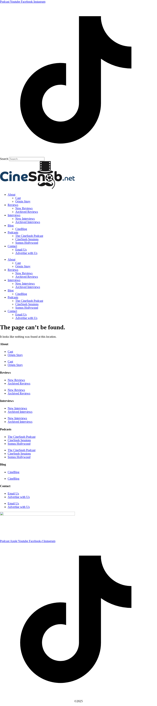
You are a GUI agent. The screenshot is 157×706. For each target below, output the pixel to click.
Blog (11, 225)
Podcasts (13, 232)
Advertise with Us (26, 253)
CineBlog (21, 229)
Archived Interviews (27, 222)
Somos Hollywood (26, 242)
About (11, 194)
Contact (12, 246)
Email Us (21, 249)
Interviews (14, 215)
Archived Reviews (26, 211)
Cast (18, 198)
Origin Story (22, 201)
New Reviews (24, 208)
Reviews (13, 204)
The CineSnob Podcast (29, 235)
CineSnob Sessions (26, 239)
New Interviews (25, 218)
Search (4, 158)
